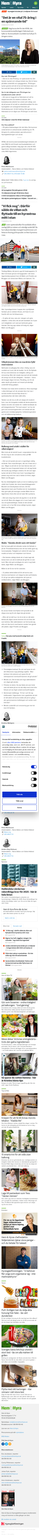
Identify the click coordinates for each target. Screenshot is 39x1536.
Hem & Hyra (14, 1428)
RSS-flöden (5, 1436)
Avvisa (19, 807)
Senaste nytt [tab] (17, 926)
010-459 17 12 (8, 856)
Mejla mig (7, 832)
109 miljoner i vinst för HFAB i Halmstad (15, 120)
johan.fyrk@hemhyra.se (10, 1474)
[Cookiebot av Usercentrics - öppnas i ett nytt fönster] (28, 726)
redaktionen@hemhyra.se (19, 1422)
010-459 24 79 (9, 813)
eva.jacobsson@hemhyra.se (11, 1456)
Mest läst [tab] (6, 926)
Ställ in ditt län (10, 918)
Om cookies (10, 1534)
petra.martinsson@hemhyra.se (14, 171)
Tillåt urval (19, 801)
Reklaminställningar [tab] (30, 732)
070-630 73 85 (19, 174)
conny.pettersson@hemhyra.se (12, 1465)
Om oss (4, 1534)
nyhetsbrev (20, 1432)
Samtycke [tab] (5, 732)
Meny (34, 7)
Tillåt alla (19, 794)
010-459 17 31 (8, 174)
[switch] (34, 773)
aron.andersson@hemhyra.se (12, 1483)
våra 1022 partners (14, 742)
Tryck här (26, 180)
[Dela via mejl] (34, 72)
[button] (12, 7)
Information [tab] (16, 732)
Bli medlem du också (9, 1519)
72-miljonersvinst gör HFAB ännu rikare (15, 193)
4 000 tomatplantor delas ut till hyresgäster (17, 196)
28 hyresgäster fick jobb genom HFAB (14, 190)
